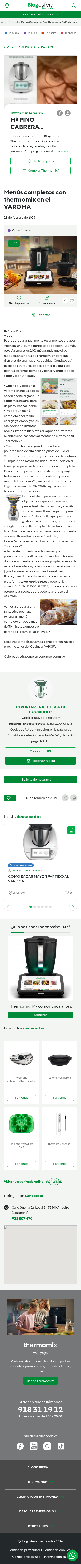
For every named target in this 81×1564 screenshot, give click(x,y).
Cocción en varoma (21, 865)
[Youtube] (33, 1446)
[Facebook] (20, 1446)
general (13, 22)
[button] (74, 6)
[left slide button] (8, 907)
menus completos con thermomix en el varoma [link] (49, 22)
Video (8, 335)
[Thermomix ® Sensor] (59, 1123)
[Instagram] (47, 1446)
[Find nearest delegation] (7, 6)
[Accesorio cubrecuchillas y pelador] (21, 1057)
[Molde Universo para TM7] (21, 1123)
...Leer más (62, 151)
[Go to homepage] (40, 5)
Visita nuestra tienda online (38, 14)
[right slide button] (73, 907)
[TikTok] (60, 1446)
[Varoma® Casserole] (59, 1057)
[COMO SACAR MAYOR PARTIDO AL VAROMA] (40, 844)
